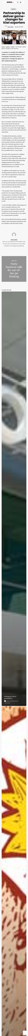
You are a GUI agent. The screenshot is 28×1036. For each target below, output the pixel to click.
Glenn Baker (10, 27)
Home (3, 47)
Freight (12, 47)
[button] (20, 2)
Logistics (13, 9)
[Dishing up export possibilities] (14, 499)
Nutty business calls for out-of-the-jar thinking (14, 269)
